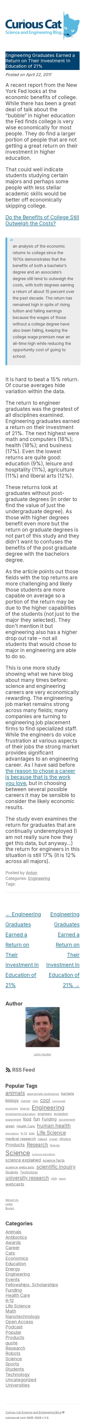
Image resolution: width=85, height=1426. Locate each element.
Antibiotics (16, 1237)
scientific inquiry (55, 1167)
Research (37, 1144)
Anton (31, 872)
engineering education (20, 1114)
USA (54, 1178)
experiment (13, 1119)
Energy (25, 1108)
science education (43, 1154)
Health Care (26, 1126)
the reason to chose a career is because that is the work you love (40, 777)
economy (11, 1108)
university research (27, 1178)
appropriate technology (43, 1094)
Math (10, 1311)
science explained (23, 1160)
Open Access (19, 1321)
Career (26, 1101)
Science (17, 1153)
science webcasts (19, 1167)
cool (45, 1100)
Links (9, 1204)
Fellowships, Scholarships (31, 1284)
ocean (53, 1139)
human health (54, 1126)
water (62, 1178)
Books (9, 1208)
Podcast (14, 1327)
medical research (20, 1138)
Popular (13, 1332)
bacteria (67, 1094)
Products (15, 1144)
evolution (61, 1114)
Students (11, 1172)
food (27, 1119)
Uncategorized (20, 1379)
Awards (13, 1242)
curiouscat (58, 1101)
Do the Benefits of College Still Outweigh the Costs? (42, 220)
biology (12, 1100)
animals (15, 1093)
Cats (35, 1101)
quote (11, 1343)
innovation (12, 1133)
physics (65, 1139)
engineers (45, 1114)
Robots (55, 1145)
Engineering (39, 878)
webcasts (14, 1184)
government (67, 1119)
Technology (29, 1172)
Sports (12, 1364)
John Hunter (42, 1054)
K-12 (24, 1133)
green (10, 1126)
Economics (16, 1258)
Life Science (51, 1133)
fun (36, 1119)
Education (15, 1263)
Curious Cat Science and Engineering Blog (33, 1412)
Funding (49, 1119)
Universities (17, 1385)
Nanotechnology (22, 1316)
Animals (13, 1232)
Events (12, 1279)
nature (42, 1139)
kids (32, 1133)
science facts (54, 1160)
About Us (11, 1200)
